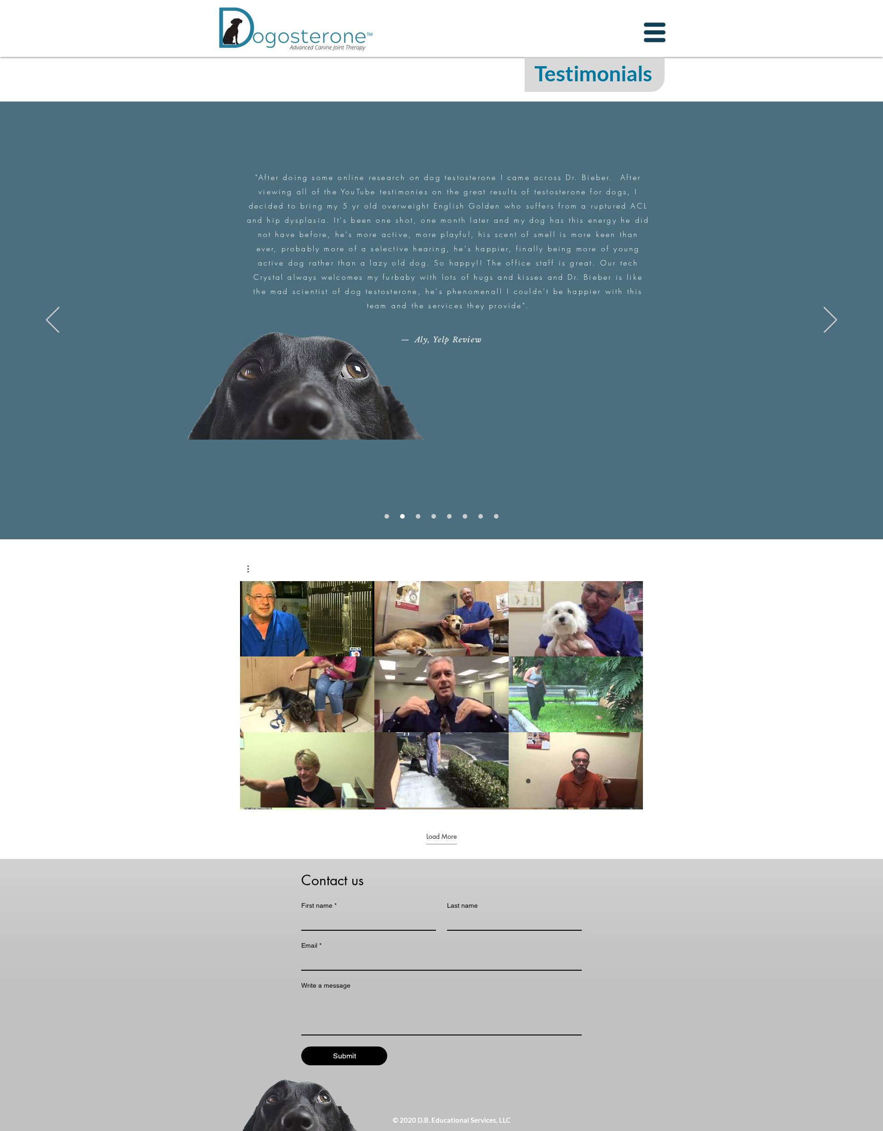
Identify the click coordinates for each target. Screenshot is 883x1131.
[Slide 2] (402, 516)
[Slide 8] (496, 516)
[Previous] (52, 320)
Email (311, 945)
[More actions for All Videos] (252, 569)
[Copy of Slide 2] (433, 516)
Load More (441, 836)
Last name (462, 905)
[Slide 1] (386, 516)
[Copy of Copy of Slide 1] (480, 516)
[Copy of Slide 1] (418, 516)
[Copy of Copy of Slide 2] (465, 516)
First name (319, 905)
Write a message (325, 985)
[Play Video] (307, 619)
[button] (654, 32)
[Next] (830, 320)
